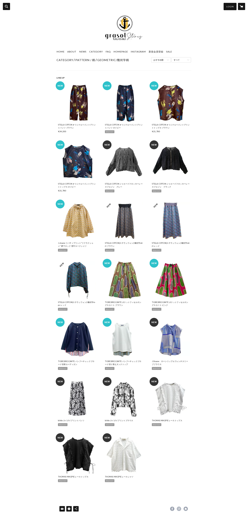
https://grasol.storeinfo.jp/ (186, 509)
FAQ (108, 51)
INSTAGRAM (138, 51)
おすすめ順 (158, 60)
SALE (169, 51)
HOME (60, 51)
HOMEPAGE (121, 51)
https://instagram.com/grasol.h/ (179, 509)
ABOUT (71, 51)
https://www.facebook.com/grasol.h (172, 509)
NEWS (82, 51)
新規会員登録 (156, 51)
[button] (230, 6)
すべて (177, 60)
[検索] (6, 6)
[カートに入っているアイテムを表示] (241, 6)
